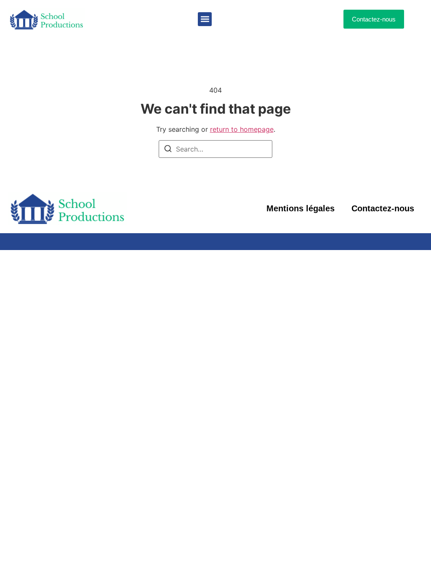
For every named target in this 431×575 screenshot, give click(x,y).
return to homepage (242, 129)
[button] (205, 19)
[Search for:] (215, 149)
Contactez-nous (382, 208)
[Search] (168, 150)
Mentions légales (300, 208)
